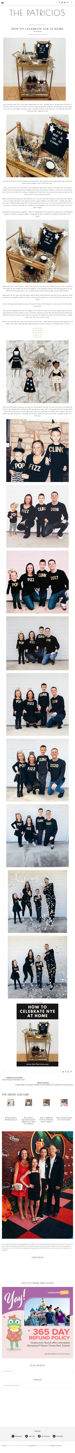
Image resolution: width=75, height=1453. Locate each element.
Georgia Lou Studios (43, 1445)
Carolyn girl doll (37, 330)
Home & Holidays (37, 24)
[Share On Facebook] (65, 1072)
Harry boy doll (37, 328)
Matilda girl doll (37, 333)
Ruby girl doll (37, 335)
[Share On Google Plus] (68, 1072)
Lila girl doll (37, 337)
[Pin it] (71, 1072)
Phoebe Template (22, 1445)
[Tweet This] (63, 1072)
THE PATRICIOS (37, 12)
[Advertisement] (37, 1405)
